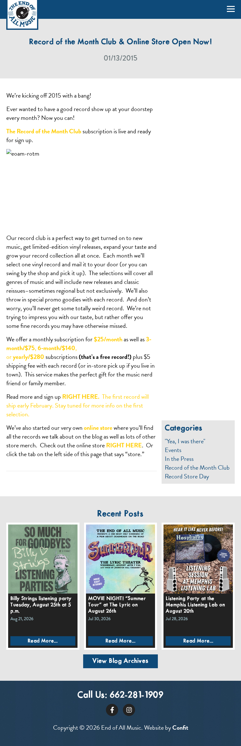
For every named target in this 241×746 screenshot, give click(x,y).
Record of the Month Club (197, 467)
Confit (180, 727)
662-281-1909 (136, 695)
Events (173, 449)
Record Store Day (187, 476)
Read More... (43, 641)
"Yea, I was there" (185, 441)
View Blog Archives (120, 661)
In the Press (179, 458)
